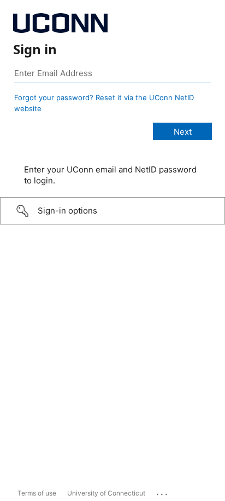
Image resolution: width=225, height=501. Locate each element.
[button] (112, 211)
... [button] (162, 491)
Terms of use (36, 493)
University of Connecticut (106, 493)
